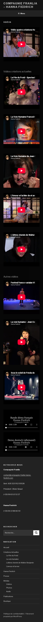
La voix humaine (12, 559)
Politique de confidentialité (13, 614)
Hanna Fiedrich (9, 571)
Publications (8, 596)
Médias (6, 581)
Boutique (7, 601)
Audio (8, 591)
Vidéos (9, 584)
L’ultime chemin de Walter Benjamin (20, 563)
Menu (22, 13)
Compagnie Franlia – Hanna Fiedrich (20, 5)
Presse (6, 576)
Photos (9, 588)
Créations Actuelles (11, 552)
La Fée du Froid (12, 556)
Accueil (6, 547)
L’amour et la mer (12, 566)
